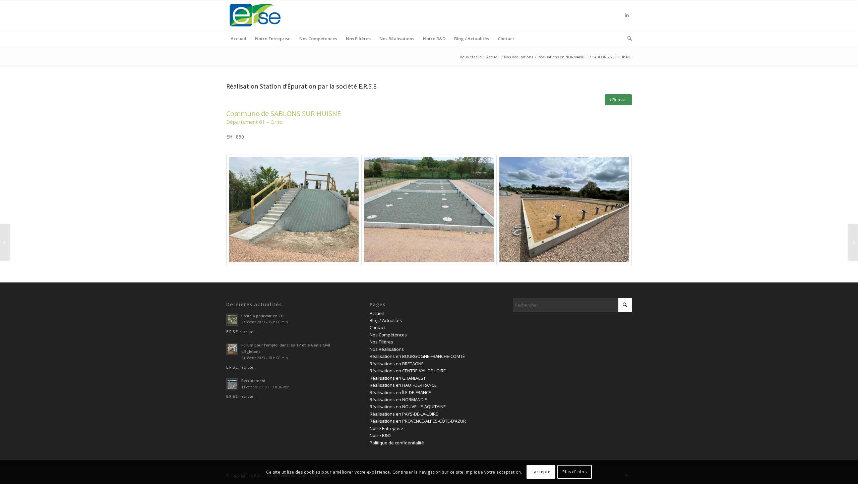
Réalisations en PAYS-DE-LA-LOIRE (404, 414)
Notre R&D (380, 435)
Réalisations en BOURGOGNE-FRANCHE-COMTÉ (417, 356)
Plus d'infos (574, 472)
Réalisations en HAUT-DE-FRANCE (403, 385)
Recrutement (253, 380)
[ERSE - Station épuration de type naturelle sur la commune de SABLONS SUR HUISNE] (293, 210)
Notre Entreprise (386, 428)
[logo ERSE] (255, 15)
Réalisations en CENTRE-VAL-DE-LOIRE (408, 371)
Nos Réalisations (387, 349)
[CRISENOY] (853, 242)
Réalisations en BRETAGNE (397, 364)
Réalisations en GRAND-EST (398, 378)
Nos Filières (381, 342)
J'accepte (541, 472)
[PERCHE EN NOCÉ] (5, 242)
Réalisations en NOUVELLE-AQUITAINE (408, 407)
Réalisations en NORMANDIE (398, 399)
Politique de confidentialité (397, 443)
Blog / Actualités (386, 320)
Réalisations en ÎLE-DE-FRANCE (400, 392)
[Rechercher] (627, 38)
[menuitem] (238, 38)
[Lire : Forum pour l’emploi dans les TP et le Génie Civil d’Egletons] (232, 349)
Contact (377, 327)
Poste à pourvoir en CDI (263, 315)
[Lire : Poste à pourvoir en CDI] (232, 320)
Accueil (377, 313)
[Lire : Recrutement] (232, 384)
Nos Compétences (388, 335)
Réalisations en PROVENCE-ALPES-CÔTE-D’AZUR (418, 421)
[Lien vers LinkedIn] (627, 15)
